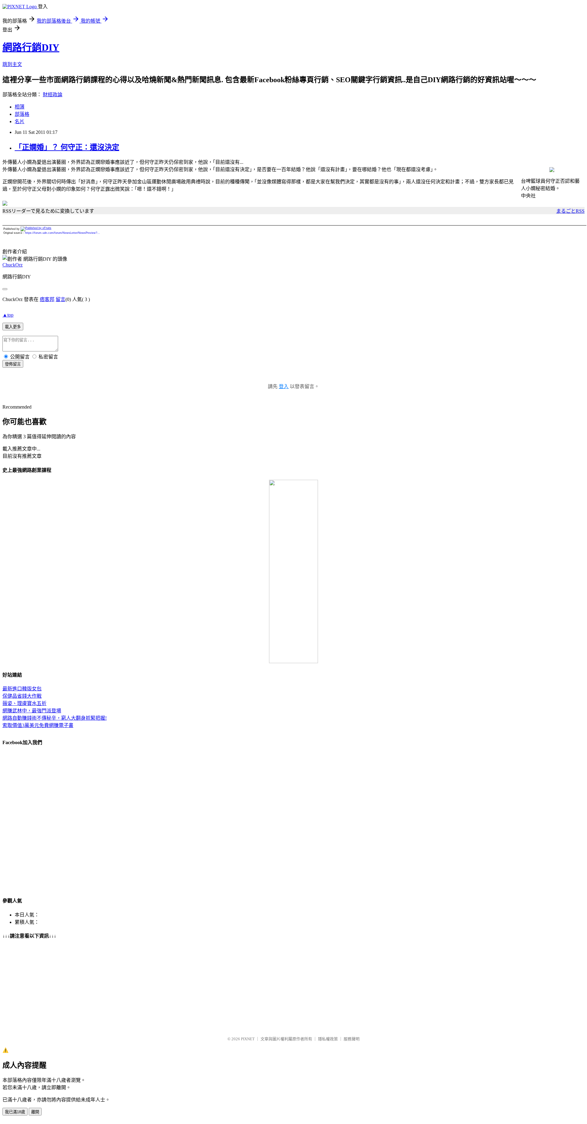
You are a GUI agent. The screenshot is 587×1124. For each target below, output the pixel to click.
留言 (60, 299)
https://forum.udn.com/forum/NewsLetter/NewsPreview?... (62, 232)
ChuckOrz (12, 264)
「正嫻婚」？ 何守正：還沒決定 (67, 147)
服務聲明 (352, 1039)
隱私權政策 (328, 1039)
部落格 (22, 114)
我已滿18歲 (15, 1112)
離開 (35, 1112)
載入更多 (13, 327)
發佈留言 (13, 364)
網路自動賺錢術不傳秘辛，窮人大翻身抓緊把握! (54, 718)
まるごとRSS (570, 211)
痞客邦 (47, 299)
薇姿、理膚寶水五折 (24, 703)
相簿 (19, 106)
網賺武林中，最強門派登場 (31, 710)
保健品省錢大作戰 (22, 696)
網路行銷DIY (30, 47)
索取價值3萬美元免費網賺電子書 (37, 725)
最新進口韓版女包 (22, 688)
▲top (7, 315)
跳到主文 (12, 64)
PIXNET (248, 1039)
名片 (19, 121)
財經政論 (52, 94)
